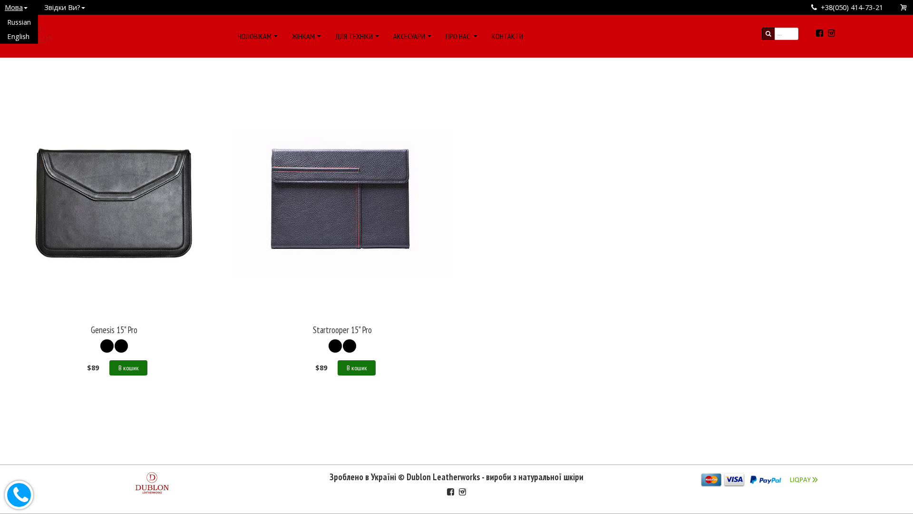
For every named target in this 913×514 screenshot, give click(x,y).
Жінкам (303, 36)
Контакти (507, 36)
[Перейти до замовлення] (904, 7)
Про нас (458, 36)
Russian (19, 22)
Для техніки (354, 36)
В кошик (128, 368)
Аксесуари (409, 36)
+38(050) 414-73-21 (852, 7)
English (18, 36)
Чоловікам (255, 36)
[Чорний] (107, 346)
